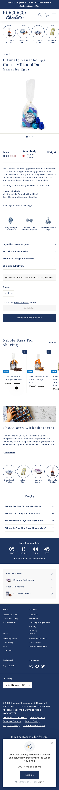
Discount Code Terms (15, 717)
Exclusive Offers (9, 622)
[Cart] (47, 15)
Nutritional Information (15, 251)
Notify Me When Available (29, 317)
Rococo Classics (10, 615)
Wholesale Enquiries (39, 646)
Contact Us (8, 650)
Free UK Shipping (21, 302)
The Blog (33, 630)
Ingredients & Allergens (16, 244)
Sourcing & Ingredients (40, 622)
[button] (9, 395)
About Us (34, 615)
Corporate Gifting (10, 618)
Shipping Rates (10, 639)
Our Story (34, 618)
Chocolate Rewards (38, 639)
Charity (33, 626)
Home (5, 54)
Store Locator (35, 642)
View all (52, 342)
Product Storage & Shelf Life (18, 258)
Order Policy (8, 642)
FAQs (5, 646)
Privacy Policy (37, 717)
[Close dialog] (53, 725)
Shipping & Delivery (13, 266)
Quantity (7, 287)
